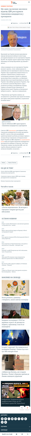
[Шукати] (27, 434)
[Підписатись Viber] (19, 418)
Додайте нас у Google (7, 434)
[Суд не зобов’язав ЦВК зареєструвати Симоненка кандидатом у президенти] (15, 112)
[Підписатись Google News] (5, 418)
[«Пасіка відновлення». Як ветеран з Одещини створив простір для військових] (15, 198)
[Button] (14, 23)
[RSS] (25, 418)
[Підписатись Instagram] (15, 418)
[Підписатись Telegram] (22, 418)
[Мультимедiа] (16, 434)
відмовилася (12, 130)
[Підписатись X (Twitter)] (9, 418)
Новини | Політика (7, 6)
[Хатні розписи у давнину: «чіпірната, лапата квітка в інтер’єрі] (15, 288)
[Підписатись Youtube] (12, 418)
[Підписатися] (5, 422)
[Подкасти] (22, 434)
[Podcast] (2, 422)
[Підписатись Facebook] (2, 418)
